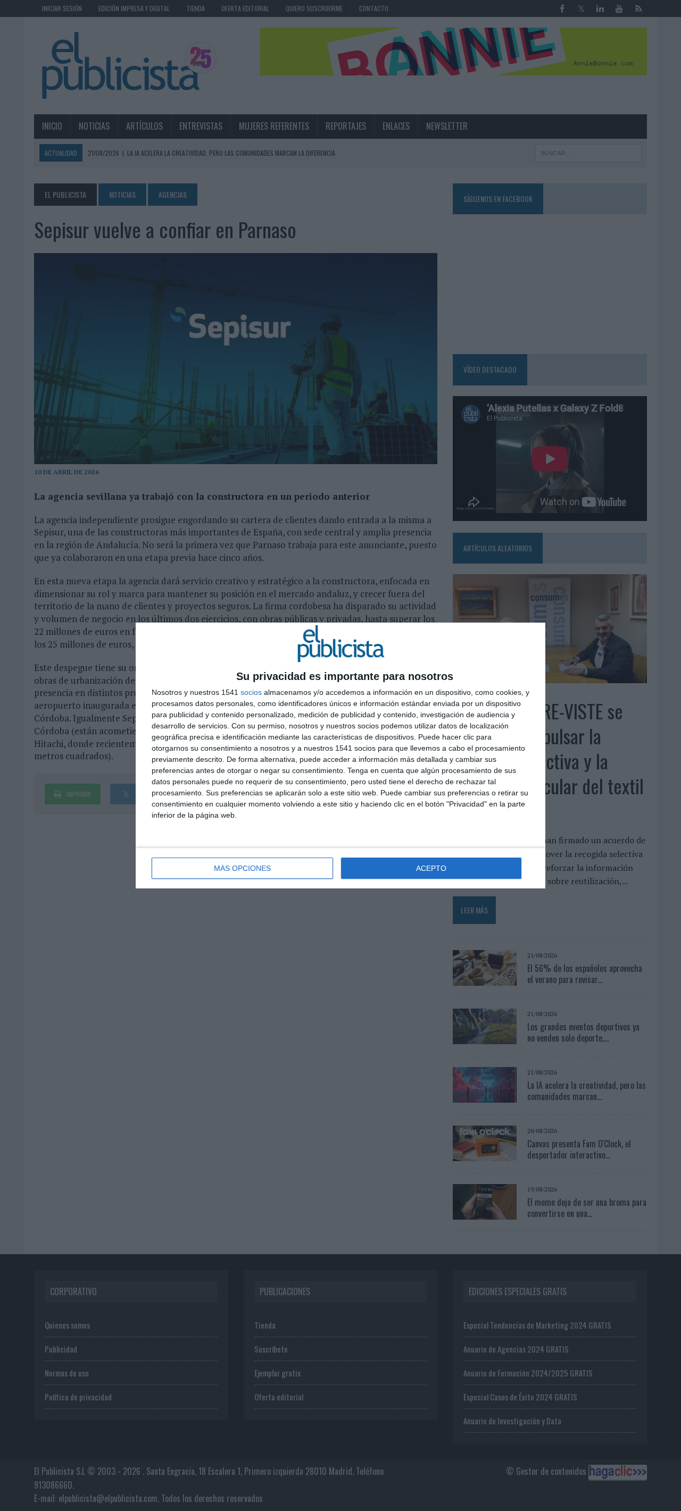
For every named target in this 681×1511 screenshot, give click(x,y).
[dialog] (340, 755)
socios (251, 692)
